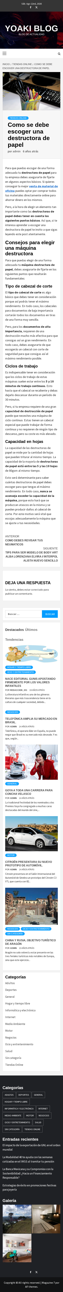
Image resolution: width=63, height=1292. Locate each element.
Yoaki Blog (31, 28)
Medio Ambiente (15, 1024)
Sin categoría (15, 934)
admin (17, 151)
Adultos (10, 983)
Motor (11, 855)
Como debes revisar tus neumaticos (24, 540)
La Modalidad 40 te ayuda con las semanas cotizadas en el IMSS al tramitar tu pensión (28, 1159)
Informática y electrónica (20, 1010)
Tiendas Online (18, 118)
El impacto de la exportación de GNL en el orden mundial (31, 1147)
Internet (10, 1017)
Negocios (12, 712)
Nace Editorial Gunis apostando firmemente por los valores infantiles (30, 682)
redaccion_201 (19, 690)
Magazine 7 (48, 1282)
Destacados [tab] (14, 630)
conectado (37, 589)
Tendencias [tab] (14, 639)
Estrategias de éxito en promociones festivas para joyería (29, 1187)
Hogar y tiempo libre (19, 667)
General (12, 784)
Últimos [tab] (31, 630)
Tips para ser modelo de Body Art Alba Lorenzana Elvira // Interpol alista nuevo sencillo (31, 554)
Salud (8, 1051)
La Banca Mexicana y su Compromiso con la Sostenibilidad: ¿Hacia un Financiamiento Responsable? (28, 1173)
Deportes (11, 990)
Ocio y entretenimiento (20, 672)
